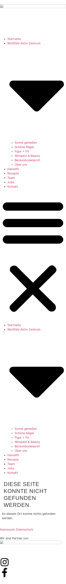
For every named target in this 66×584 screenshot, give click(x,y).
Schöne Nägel (24, 147)
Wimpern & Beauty (27, 156)
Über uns (21, 164)
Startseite (14, 39)
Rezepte (13, 173)
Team (11, 178)
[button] (33, 256)
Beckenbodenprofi (27, 160)
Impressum (7, 529)
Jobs (10, 182)
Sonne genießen (26, 142)
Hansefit (13, 169)
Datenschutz (24, 529)
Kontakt (12, 186)
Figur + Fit (22, 151)
